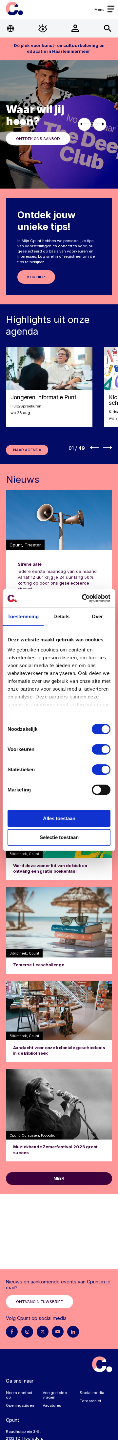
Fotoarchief (90, 1401)
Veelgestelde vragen (55, 1395)
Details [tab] (61, 616)
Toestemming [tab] (23, 616)
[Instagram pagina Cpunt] (27, 1332)
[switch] (101, 749)
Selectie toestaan (59, 837)
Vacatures (52, 1405)
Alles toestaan (59, 818)
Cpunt (14, 8)
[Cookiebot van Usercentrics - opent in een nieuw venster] (83, 598)
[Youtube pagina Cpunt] (58, 1332)
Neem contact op (19, 1395)
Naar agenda (27, 450)
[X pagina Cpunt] (43, 1332)
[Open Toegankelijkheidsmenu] (43, 28)
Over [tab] (97, 616)
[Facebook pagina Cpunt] (12, 1332)
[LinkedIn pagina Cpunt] (73, 1332)
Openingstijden (20, 1405)
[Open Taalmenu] (11, 28)
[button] (84, 124)
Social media (92, 1392)
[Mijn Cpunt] (75, 28)
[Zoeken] (107, 28)
